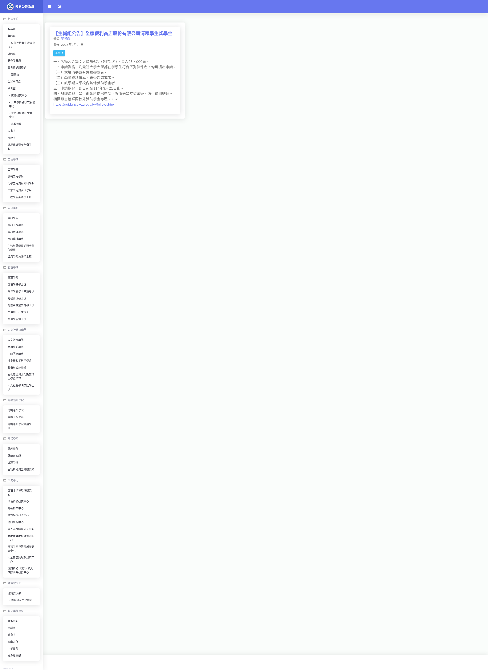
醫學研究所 (14, 456)
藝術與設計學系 (17, 368)
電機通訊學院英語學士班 (21, 426)
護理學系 (13, 463)
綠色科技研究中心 (18, 515)
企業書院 (13, 649)
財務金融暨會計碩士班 (21, 305)
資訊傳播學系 (16, 239)
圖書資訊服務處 (17, 67)
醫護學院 (13, 449)
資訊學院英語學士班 (20, 256)
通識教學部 (14, 593)
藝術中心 (13, 621)
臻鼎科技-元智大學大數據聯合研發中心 (20, 570)
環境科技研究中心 (18, 501)
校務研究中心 (19, 95)
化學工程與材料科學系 (21, 183)
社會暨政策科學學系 (20, 361)
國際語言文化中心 (21, 600)
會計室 (12, 138)
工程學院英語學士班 (20, 197)
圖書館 (15, 74)
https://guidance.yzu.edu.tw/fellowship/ (83, 104)
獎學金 (59, 53)
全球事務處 (14, 81)
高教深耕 (16, 124)
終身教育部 (14, 655)
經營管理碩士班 (17, 298)
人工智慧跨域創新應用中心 (21, 559)
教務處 (12, 29)
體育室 (12, 635)
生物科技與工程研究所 (21, 469)
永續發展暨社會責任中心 (22, 115)
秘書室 (12, 88)
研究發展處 (14, 61)
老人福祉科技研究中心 (21, 529)
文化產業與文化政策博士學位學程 (21, 376)
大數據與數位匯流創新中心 (21, 538)
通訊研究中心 (16, 522)
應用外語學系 (16, 347)
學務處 (12, 36)
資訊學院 (13, 218)
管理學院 (13, 277)
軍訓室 (12, 628)
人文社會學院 (16, 340)
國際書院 (13, 642)
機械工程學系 (16, 176)
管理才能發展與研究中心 (21, 492)
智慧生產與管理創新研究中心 (21, 548)
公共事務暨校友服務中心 (22, 104)
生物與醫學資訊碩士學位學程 (21, 247)
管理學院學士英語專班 (21, 291)
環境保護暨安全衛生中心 (21, 146)
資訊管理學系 (16, 232)
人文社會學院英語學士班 (21, 387)
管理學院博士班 (17, 319)
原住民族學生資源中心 (22, 45)
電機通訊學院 (16, 410)
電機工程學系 (16, 417)
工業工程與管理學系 (20, 190)
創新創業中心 (16, 508)
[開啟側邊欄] (49, 6)
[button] (59, 6)
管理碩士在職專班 (18, 312)
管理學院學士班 (17, 284)
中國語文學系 (16, 354)
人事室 (12, 131)
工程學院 (13, 169)
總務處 (12, 54)
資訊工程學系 (16, 225)
